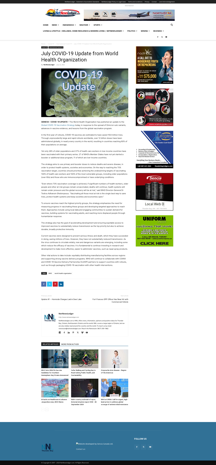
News (54, 25)
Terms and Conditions (135, 2)
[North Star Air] (129, 15)
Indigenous (68, 25)
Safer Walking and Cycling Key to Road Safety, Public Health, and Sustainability (83, 372)
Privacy (147, 2)
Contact (154, 2)
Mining (144, 31)
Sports (97, 25)
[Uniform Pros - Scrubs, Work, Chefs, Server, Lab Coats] (154, 230)
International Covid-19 (64, 44)
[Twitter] (162, 37)
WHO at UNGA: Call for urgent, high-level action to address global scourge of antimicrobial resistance (114, 402)
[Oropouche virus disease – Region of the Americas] (114, 358)
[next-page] (46, 409)
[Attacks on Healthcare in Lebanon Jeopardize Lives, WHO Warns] (54, 388)
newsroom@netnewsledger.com (99, 449)
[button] (172, 25)
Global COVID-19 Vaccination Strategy (58, 125)
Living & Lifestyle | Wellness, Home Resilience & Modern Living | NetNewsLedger (82, 31)
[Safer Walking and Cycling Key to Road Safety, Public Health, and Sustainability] (84, 358)
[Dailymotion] (61, 332)
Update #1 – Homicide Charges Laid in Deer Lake (61, 299)
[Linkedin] (61, 284)
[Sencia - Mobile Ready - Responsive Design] (154, 192)
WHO (50, 273)
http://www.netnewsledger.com (69, 317)
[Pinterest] (55, 284)
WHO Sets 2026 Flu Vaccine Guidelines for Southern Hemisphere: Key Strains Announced (54, 372)
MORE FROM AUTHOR (70, 344)
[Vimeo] (83, 332)
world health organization (63, 273)
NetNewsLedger (49, 65)
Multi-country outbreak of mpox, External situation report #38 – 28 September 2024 (83, 402)
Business (157, 31)
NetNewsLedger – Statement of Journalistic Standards (82, 2)
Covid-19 (51, 44)
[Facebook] (158, 37)
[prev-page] (42, 409)
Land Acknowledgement (167, 2)
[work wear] (154, 107)
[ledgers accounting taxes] (154, 149)
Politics (131, 31)
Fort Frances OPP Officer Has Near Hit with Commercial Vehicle (110, 300)
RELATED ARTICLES (50, 344)
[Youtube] (166, 37)
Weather (84, 25)
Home (45, 25)
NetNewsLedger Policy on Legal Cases (114, 2)
